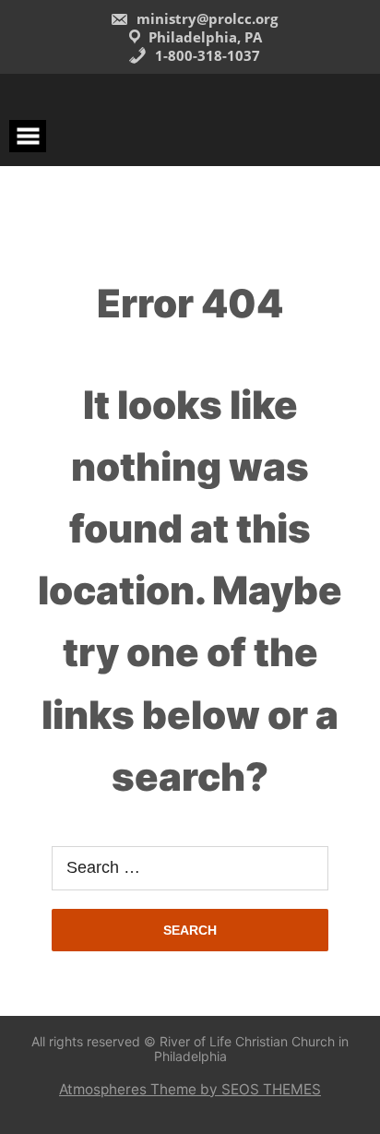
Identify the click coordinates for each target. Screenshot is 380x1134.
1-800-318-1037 (205, 55)
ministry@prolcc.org (205, 18)
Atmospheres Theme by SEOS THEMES (190, 1089)
